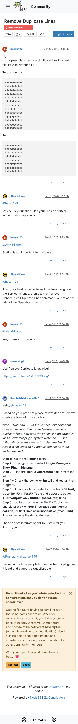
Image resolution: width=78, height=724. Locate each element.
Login (26, 664)
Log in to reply (63, 34)
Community (40, 6)
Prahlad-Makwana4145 (24, 398)
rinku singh (17, 361)
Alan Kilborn (18, 196)
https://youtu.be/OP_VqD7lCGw (23, 376)
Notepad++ (57, 686)
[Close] (70, 593)
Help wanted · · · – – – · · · (20, 27)
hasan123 (16, 49)
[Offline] (6, 49)
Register (13, 664)
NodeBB (35, 697)
